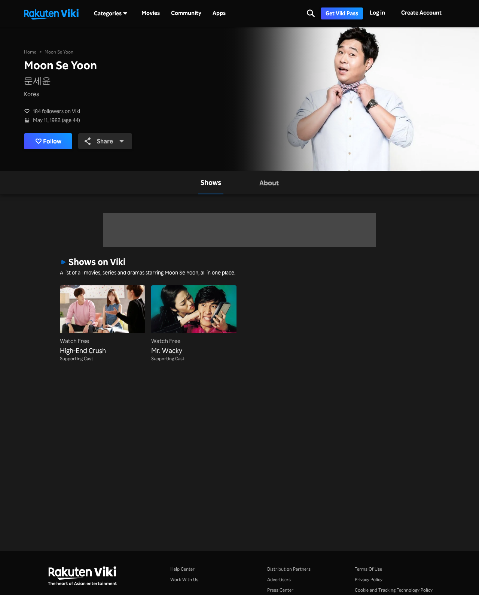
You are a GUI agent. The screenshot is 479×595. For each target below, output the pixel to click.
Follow (52, 141)
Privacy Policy (368, 579)
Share (105, 141)
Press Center (280, 590)
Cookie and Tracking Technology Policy (394, 590)
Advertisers (279, 579)
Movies (150, 13)
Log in (377, 12)
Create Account (421, 12)
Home (30, 52)
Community (186, 13)
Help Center (182, 569)
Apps (219, 13)
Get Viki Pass (342, 13)
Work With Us (184, 579)
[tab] (210, 182)
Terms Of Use (368, 569)
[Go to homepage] (51, 13)
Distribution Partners (289, 569)
